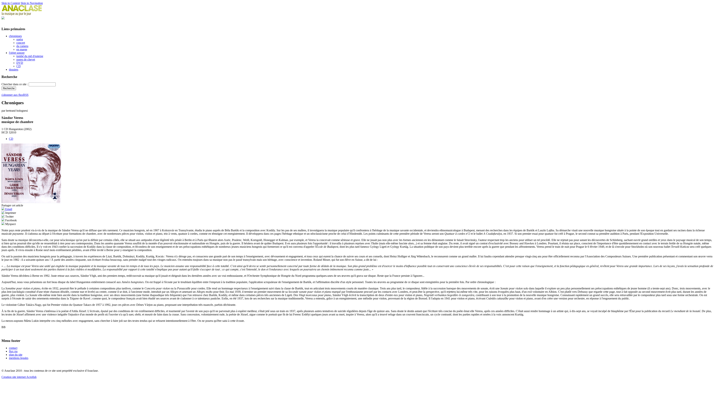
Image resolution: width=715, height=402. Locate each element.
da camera (22, 46)
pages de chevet (25, 59)
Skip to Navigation (32, 3)
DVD (19, 62)
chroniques (15, 36)
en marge (21, 49)
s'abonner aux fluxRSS (14, 94)
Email (8, 209)
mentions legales (18, 358)
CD (18, 66)
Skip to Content (10, 3)
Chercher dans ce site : (15, 84)
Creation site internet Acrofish (18, 377)
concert (20, 42)
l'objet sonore (17, 52)
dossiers (13, 69)
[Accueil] (21, 14)
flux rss (13, 351)
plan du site (15, 354)
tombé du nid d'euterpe (29, 56)
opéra (19, 39)
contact (13, 348)
